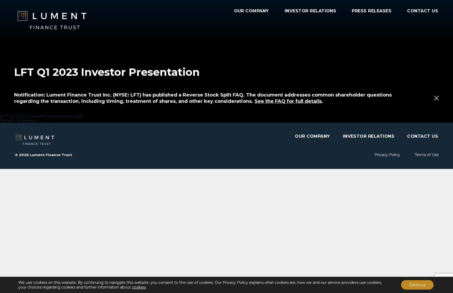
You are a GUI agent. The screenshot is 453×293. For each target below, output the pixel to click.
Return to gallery (18, 120)
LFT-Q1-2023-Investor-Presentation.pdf (41, 116)
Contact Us (422, 10)
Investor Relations (310, 10)
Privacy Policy (387, 154)
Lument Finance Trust (66, 20)
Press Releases (371, 10)
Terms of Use (427, 154)
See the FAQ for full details (288, 101)
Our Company (251, 10)
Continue (417, 285)
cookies (139, 287)
